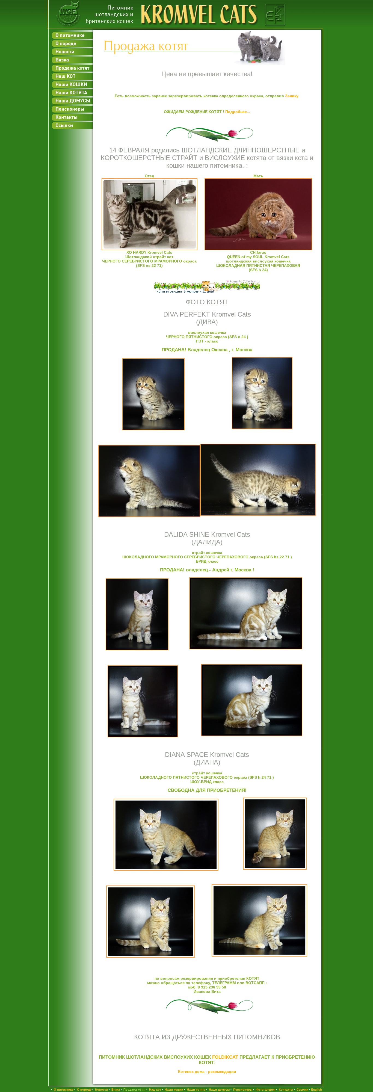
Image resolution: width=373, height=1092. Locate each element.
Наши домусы (219, 1089)
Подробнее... (237, 112)
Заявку (291, 96)
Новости (101, 1089)
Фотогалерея (265, 1089)
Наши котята (195, 1089)
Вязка (115, 1089)
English (316, 1089)
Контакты (285, 1089)
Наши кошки (173, 1089)
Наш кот (154, 1089)
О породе (83, 1089)
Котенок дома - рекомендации (207, 1071)
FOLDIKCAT (225, 1057)
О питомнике (63, 1089)
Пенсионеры (242, 1089)
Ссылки (302, 1089)
